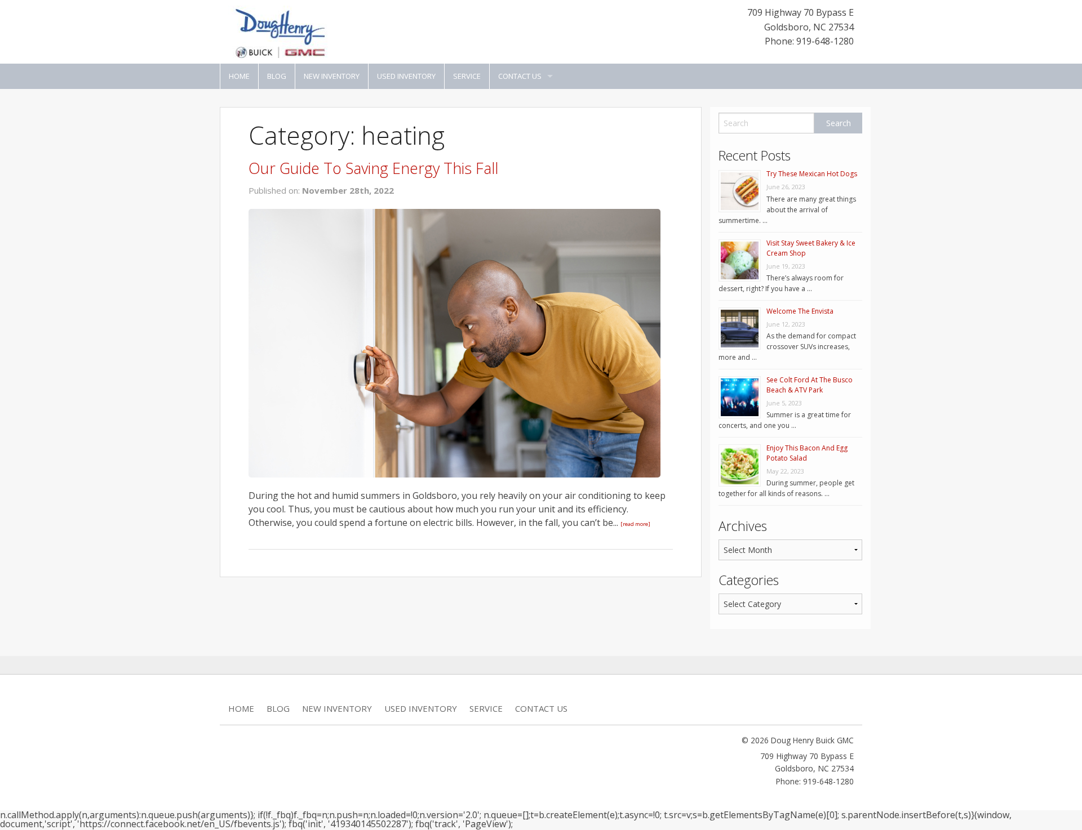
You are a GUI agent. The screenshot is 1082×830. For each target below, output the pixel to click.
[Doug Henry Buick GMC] (279, 31)
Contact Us (520, 76)
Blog (276, 76)
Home (239, 76)
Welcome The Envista (799, 311)
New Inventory (332, 76)
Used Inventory (406, 76)
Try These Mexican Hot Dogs (811, 174)
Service (467, 76)
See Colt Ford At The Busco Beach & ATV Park (809, 385)
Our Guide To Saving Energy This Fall (373, 168)
